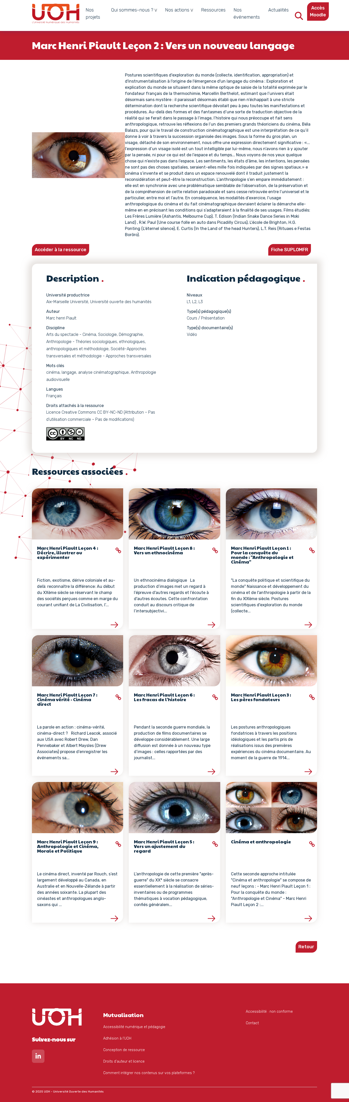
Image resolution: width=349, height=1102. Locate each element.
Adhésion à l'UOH (117, 1038)
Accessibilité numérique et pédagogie (134, 1027)
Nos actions (177, 10)
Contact (252, 1023)
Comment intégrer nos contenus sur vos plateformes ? (149, 1073)
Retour (306, 947)
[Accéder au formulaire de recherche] (299, 17)
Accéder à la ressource (60, 249)
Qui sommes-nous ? (132, 10)
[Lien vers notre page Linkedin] (38, 1057)
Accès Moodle (318, 11)
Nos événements (247, 13)
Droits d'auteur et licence (124, 1061)
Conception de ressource (124, 1050)
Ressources (213, 10)
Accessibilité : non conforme (269, 1011)
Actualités (278, 10)
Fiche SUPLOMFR (289, 249)
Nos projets (93, 13)
